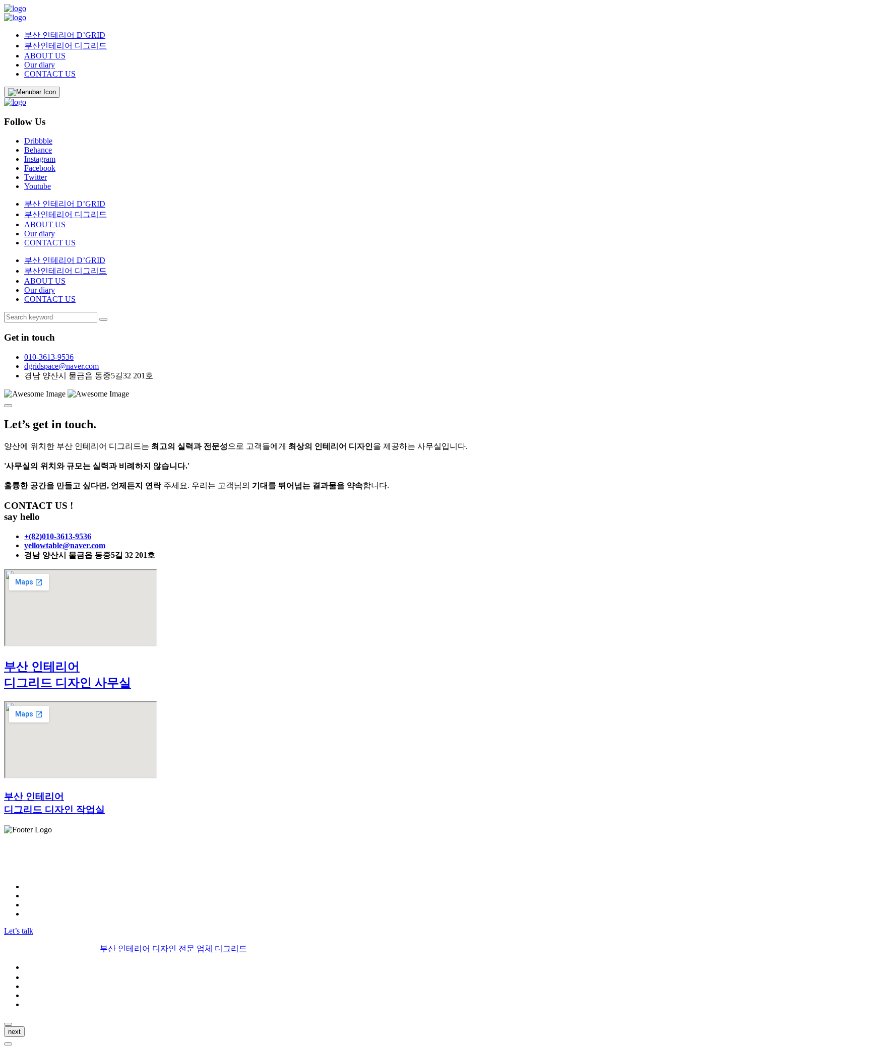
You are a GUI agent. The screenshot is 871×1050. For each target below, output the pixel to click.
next (14, 1031)
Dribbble (38, 141)
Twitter (35, 177)
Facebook (39, 168)
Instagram (39, 159)
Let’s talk (18, 931)
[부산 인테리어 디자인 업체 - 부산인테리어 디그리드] (15, 8)
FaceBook (40, 895)
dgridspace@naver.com (61, 366)
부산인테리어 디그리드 (65, 45)
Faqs (31, 995)
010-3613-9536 (49, 357)
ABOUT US (45, 55)
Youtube (37, 186)
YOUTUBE (44, 913)
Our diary (39, 64)
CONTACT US (50, 74)
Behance (38, 150)
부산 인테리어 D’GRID (64, 35)
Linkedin (38, 904)
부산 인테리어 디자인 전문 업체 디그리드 (173, 948)
